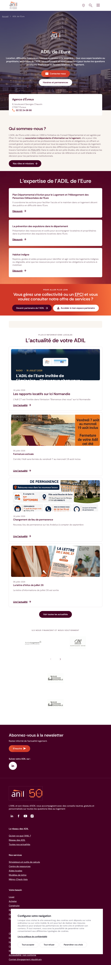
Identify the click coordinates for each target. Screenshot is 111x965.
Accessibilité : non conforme (22, 955)
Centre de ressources (19, 866)
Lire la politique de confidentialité (32, 936)
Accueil (5, 16)
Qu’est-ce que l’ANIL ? (20, 835)
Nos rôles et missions (23, 163)
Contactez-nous (58, 73)
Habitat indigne (20, 254)
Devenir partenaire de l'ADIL (30, 308)
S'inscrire (17, 748)
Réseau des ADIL (17, 840)
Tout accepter (28, 944)
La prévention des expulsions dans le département (40, 226)
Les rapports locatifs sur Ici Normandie (41, 394)
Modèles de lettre (17, 875)
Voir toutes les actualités (55, 614)
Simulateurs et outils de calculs (24, 862)
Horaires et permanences (55, 82)
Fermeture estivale (23, 454)
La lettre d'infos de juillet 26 (28, 585)
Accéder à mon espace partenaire (78, 308)
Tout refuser (49, 944)
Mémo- (18, 879)
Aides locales (15, 870)
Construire (14, 905)
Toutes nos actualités (19, 844)
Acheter (13, 901)
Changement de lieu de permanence (33, 519)
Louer (11, 897)
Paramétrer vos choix (73, 944)
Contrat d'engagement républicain (25, 959)
